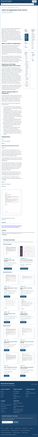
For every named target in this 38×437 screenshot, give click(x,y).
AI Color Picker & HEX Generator (25, 430)
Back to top (35, 434)
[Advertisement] (19, 20)
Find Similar (26, 47)
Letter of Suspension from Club (10, 367)
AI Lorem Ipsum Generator (5, 430)
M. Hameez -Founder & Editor (6, 404)
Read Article (7, 350)
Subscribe (16, 422)
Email (33, 60)
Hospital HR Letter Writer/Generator (24, 314)
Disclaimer (7, 428)
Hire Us (2, 428)
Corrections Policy (4, 408)
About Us (2, 403)
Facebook (33, 55)
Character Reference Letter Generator (9, 314)
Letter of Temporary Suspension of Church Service (27, 368)
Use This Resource (26, 36)
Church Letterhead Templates (26, 260)
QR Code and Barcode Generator (6, 432)
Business (2, 391)
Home (2, 7)
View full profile (4, 234)
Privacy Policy (3, 411)
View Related (26, 42)
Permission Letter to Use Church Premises (27, 342)
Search (36, 4)
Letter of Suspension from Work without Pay (10, 342)
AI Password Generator (14, 430)
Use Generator (7, 296)
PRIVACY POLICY (25, 428)
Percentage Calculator (16, 432)
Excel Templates (16, 393)
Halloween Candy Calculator (18, 409)
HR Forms (2, 393)
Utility (27, 396)
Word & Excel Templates (6, 1)
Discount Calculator (25, 432)
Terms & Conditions (18, 428)
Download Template (8, 268)
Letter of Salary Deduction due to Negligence (10, 227)
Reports (2, 396)
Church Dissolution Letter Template (9, 260)
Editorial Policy (3, 406)
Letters (5, 7)
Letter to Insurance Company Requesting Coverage (12, 225)
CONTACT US (31, 428)
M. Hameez (11, 11)
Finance (27, 394)
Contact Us (3, 410)
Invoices (2, 394)
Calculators (28, 391)
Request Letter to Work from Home (26, 288)
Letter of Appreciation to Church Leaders (10, 288)
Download (4, 222)
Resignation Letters (16, 396)
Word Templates (16, 391)
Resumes (15, 398)
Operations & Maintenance (30, 393)
